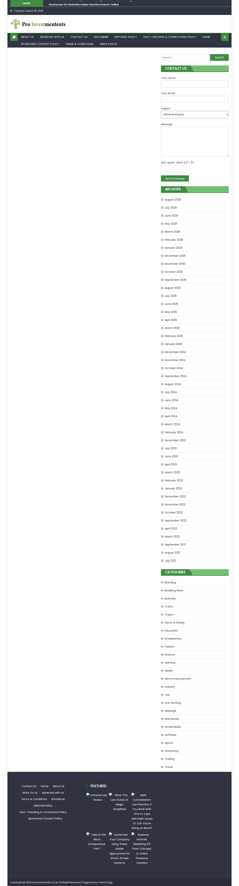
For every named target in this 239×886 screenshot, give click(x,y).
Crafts (169, 606)
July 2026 (171, 208)
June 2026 (171, 216)
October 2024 (174, 368)
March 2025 (172, 328)
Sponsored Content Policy (40, 44)
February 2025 (174, 336)
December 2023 (175, 440)
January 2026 (173, 248)
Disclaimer (101, 37)
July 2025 (171, 296)
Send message (175, 178)
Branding (170, 582)
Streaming (171, 751)
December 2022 (175, 496)
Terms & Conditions (79, 44)
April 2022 (171, 528)
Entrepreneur (173, 638)
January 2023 (173, 488)
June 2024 (171, 400)
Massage (170, 711)
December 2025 (175, 256)
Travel (169, 767)
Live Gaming (173, 703)
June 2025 (171, 304)
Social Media (173, 727)
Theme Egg (105, 882)
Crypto (169, 614)
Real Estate (172, 719)
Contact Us (79, 37)
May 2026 (171, 224)
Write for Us (108, 44)
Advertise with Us (52, 37)
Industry (170, 687)
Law (167, 695)
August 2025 (173, 288)
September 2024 (176, 376)
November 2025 (175, 264)
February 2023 (174, 480)
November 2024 (175, 360)
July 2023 (171, 448)
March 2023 (172, 472)
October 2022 (174, 512)
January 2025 (173, 344)
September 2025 (175, 280)
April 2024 (171, 416)
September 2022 (175, 520)
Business (170, 598)
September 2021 (175, 544)
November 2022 (175, 504)
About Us (27, 37)
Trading (170, 759)
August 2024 (173, 384)
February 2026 (174, 240)
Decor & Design (175, 622)
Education (171, 630)
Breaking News (174, 590)
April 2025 (171, 320)
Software (170, 735)
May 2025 (171, 312)
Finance (170, 655)
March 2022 (172, 536)
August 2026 (173, 199)
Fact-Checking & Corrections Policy (169, 37)
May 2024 (171, 408)
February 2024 (174, 432)
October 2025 (174, 272)
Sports (169, 743)
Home (206, 37)
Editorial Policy (126, 37)
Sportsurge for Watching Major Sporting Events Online (84, 3)
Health (169, 671)
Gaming (170, 663)
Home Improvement (178, 679)
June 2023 (171, 456)
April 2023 (171, 464)
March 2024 (172, 424)
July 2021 (170, 560)
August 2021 (172, 552)
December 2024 (175, 352)
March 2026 (172, 232)
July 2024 (171, 392)
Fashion (170, 647)
